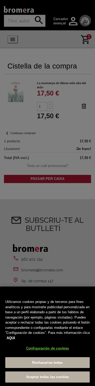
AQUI (11, 338)
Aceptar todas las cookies (47, 377)
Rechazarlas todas (47, 363)
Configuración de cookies (47, 348)
